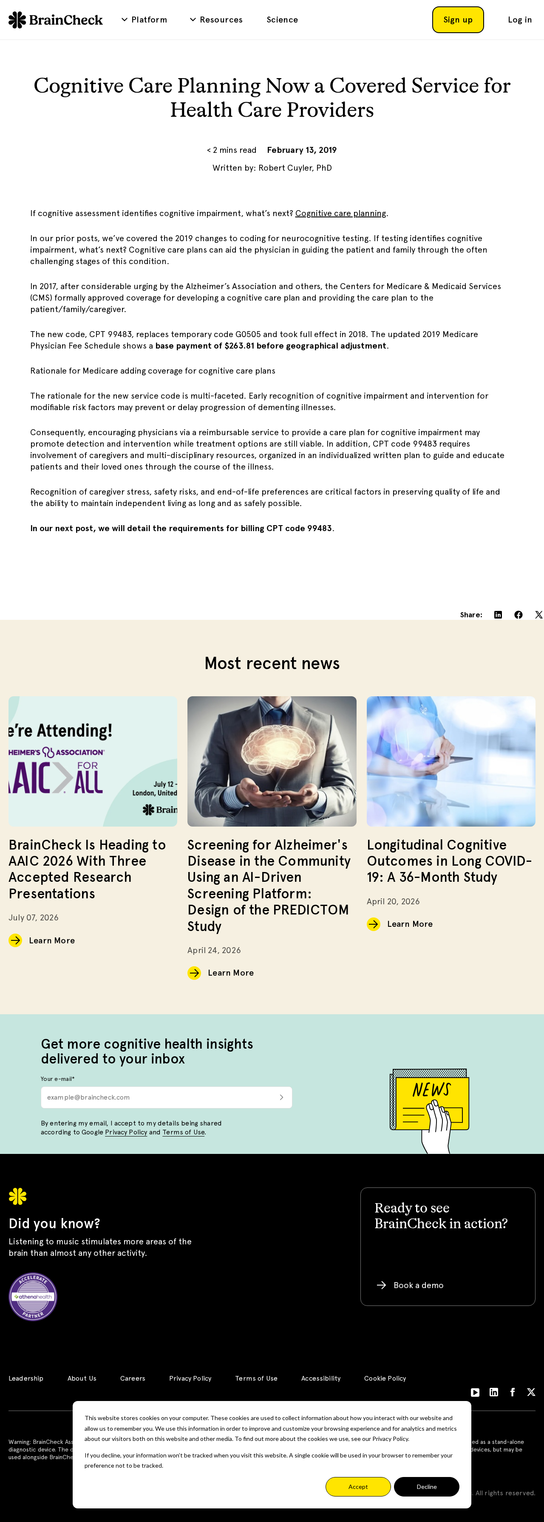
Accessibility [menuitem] (320, 1378)
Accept (358, 1486)
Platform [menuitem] (149, 19)
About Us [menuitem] (82, 1378)
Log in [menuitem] (520, 19)
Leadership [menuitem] (26, 1378)
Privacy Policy (126, 1132)
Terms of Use (183, 1132)
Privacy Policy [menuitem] (190, 1378)
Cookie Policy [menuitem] (385, 1378)
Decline (427, 1486)
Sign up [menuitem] (458, 19)
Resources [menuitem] (221, 19)
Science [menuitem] (282, 19)
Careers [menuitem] (132, 1378)
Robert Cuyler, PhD (295, 168)
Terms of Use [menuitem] (256, 1378)
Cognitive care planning (340, 213)
